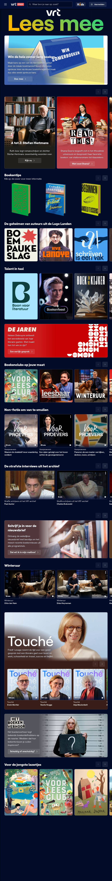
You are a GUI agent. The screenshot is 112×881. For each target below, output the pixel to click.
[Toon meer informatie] (36, 416)
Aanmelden (99, 4)
